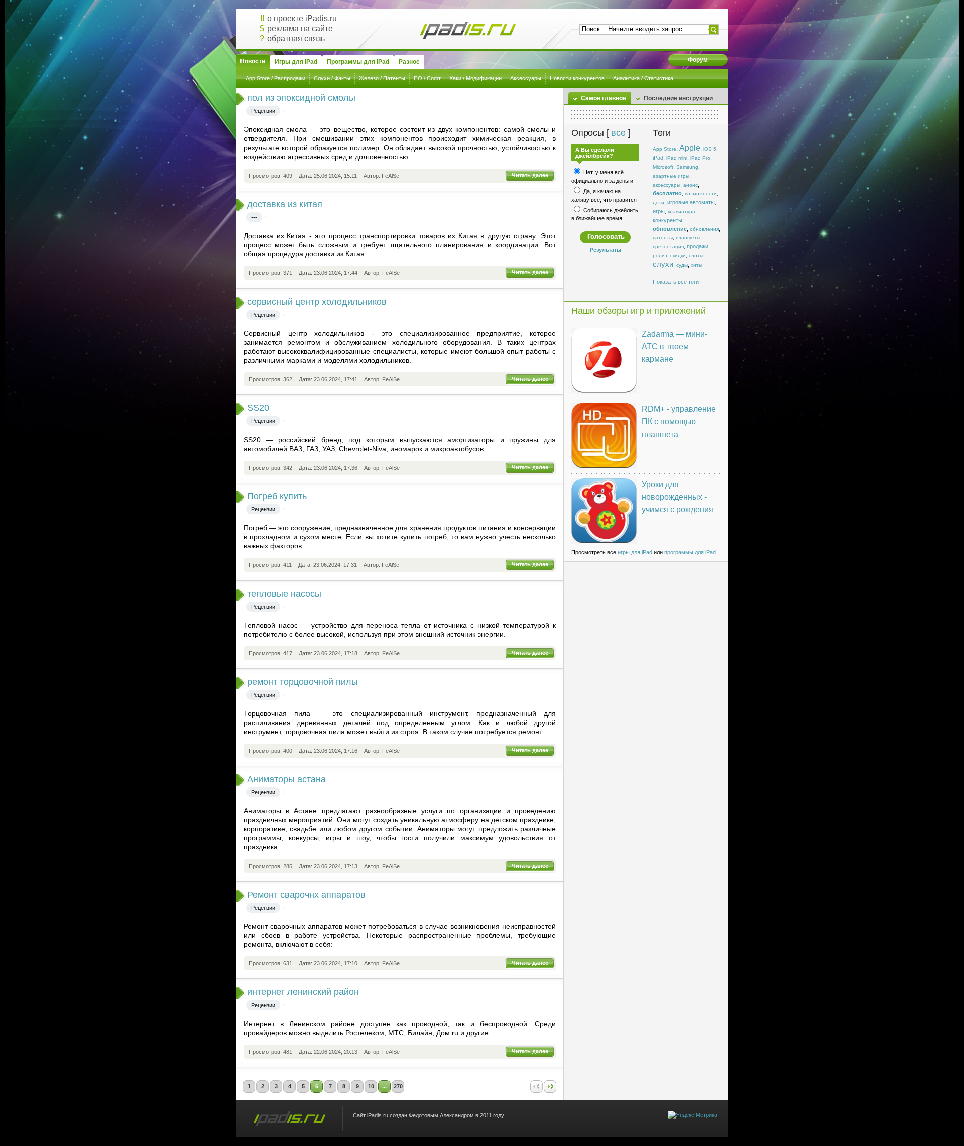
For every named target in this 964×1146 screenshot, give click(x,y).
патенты (663, 237)
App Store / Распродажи (275, 78)
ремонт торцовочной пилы (302, 682)
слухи (663, 264)
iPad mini (676, 158)
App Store (664, 149)
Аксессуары (525, 78)
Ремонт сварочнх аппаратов (306, 895)
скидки (678, 255)
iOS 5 (709, 149)
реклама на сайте (300, 28)
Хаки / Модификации (475, 78)
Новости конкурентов (577, 78)
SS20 (258, 408)
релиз (660, 255)
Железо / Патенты (382, 78)
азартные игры (671, 176)
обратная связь (296, 38)
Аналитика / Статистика (643, 78)
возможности (701, 193)
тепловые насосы (284, 594)
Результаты (605, 250)
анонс (690, 185)
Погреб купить (277, 496)
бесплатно (667, 193)
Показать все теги (676, 282)
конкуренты (667, 220)
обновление (670, 229)
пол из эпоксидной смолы (301, 98)
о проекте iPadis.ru (302, 18)
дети (658, 202)
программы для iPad (690, 552)
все (618, 133)
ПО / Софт (427, 78)
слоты (696, 255)
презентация (668, 246)
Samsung (687, 167)
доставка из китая (284, 204)
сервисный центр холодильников (317, 302)
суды (682, 265)
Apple (689, 148)
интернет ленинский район (303, 992)
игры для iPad (635, 552)
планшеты (688, 237)
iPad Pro (700, 158)
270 (398, 1086)
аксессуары (666, 185)
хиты (696, 265)
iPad (658, 158)
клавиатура (681, 211)
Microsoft (663, 167)
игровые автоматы (691, 202)
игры (659, 211)
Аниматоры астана (286, 779)
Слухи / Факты (332, 78)
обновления (704, 229)
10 (371, 1086)
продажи (697, 246)
